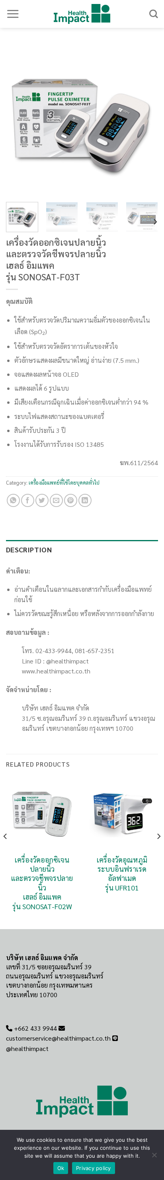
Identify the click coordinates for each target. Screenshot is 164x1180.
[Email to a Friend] (56, 500)
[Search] (153, 14)
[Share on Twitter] (42, 500)
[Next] (145, 120)
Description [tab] (29, 549)
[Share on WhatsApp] (13, 500)
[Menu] (13, 14)
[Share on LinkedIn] (85, 500)
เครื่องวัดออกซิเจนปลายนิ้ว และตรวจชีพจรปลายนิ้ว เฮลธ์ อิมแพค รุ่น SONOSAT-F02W (42, 883)
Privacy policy (93, 1168)
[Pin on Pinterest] (70, 500)
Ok (60, 1168)
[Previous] (19, 120)
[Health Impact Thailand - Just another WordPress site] (82, 14)
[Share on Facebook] (27, 500)
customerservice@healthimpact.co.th (58, 1038)
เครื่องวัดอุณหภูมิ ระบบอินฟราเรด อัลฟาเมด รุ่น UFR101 (122, 873)
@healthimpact (27, 1048)
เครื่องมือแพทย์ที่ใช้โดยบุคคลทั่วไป (64, 482)
